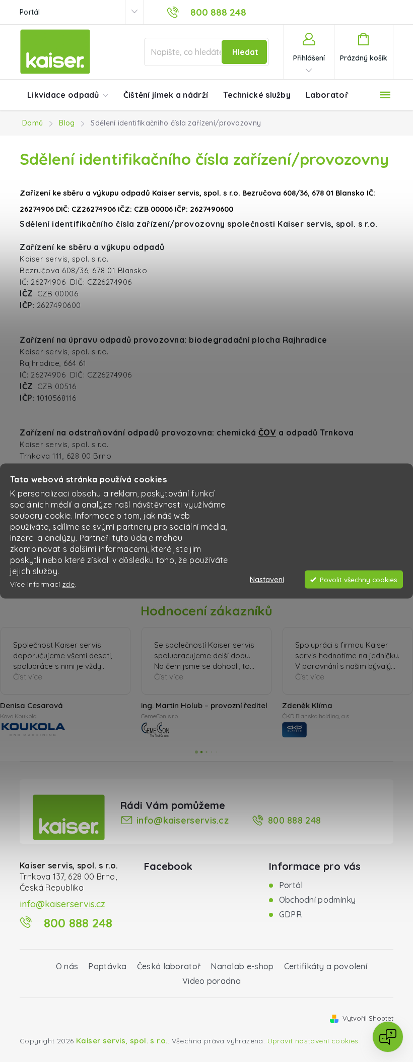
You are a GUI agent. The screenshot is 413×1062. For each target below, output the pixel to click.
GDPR (290, 914)
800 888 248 (294, 820)
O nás (67, 966)
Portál (30, 12)
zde (68, 583)
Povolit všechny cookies (358, 579)
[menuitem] (68, 95)
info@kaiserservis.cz (182, 820)
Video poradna (211, 981)
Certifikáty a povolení (326, 966)
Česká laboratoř (169, 966)
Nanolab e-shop (242, 966)
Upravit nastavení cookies (313, 1040)
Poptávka (107, 966)
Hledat (245, 52)
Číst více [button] (41, 676)
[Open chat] (388, 1037)
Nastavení (267, 579)
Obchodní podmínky (317, 900)
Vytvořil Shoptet (367, 1018)
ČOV (267, 432)
